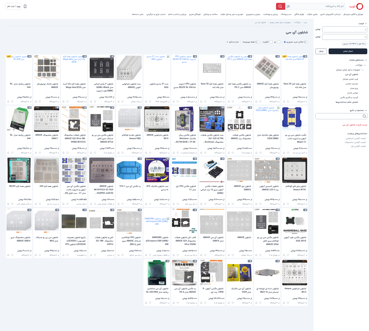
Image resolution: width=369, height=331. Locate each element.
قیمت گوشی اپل (358, 146)
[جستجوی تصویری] (288, 6)
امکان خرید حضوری (295, 42)
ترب (305, 22)
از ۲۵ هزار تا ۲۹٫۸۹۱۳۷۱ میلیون (354, 44)
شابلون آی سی (260, 22)
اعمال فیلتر (348, 51)
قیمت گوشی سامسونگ (355, 142)
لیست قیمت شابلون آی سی (354, 125)
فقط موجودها (248, 42)
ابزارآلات (297, 22)
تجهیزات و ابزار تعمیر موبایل (280, 22)
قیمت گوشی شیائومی (356, 138)
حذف (321, 51)
